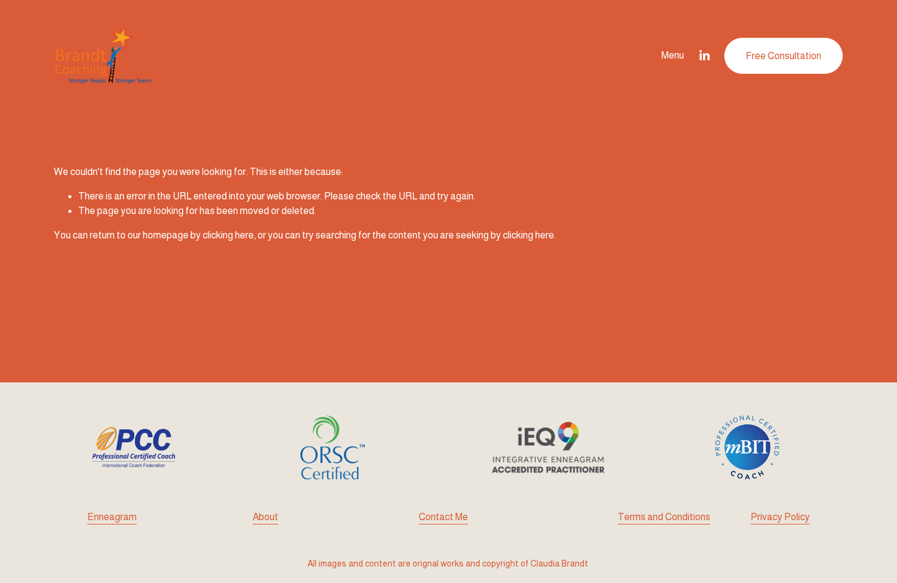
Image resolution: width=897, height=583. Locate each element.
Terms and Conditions (664, 517)
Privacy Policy (780, 517)
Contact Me (443, 517)
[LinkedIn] (704, 55)
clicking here (228, 235)
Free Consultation (783, 56)
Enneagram (112, 517)
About (265, 517)
